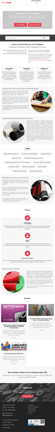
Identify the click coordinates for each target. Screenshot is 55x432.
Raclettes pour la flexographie (30, 154)
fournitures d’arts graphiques (34, 60)
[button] (37, 3)
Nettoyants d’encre (46, 154)
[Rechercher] (44, 38)
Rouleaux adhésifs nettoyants (42, 162)
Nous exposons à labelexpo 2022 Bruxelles (13, 353)
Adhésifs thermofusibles (19, 171)
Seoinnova (12, 425)
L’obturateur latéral (14, 167)
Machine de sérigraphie (35, 171)
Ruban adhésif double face (11, 154)
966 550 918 (34, 287)
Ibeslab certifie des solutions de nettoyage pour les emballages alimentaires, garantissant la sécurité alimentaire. (14, 326)
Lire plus (14, 337)
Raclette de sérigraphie (28, 167)
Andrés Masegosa (6, 427)
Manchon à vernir (16, 158)
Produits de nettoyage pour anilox (34, 158)
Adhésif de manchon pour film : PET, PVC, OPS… (18, 162)
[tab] (27, 148)
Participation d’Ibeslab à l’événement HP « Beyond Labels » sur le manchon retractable (41, 319)
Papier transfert (42, 167)
